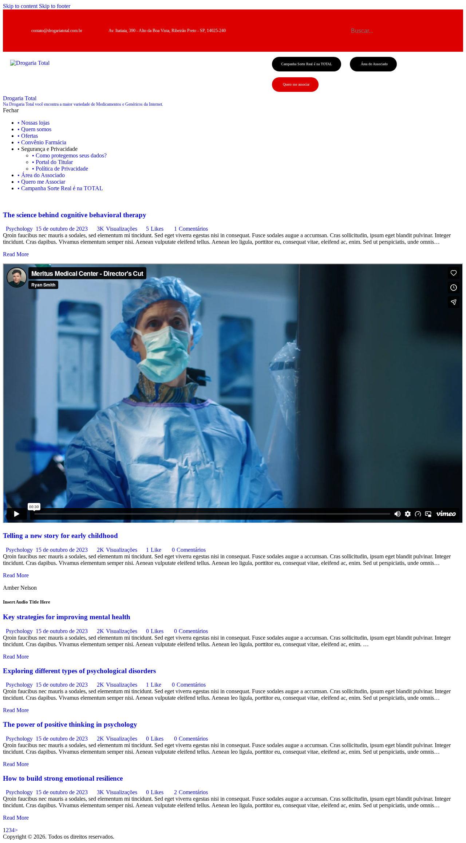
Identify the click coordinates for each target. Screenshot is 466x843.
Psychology (19, 229)
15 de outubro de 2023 (62, 229)
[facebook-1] (7, 201)
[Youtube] (431, 21)
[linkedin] (28, 201)
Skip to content (20, 6)
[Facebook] (391, 21)
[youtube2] (21, 201)
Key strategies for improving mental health (66, 617)
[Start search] (345, 30)
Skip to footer (54, 6)
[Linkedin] (431, 40)
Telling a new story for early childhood (60, 535)
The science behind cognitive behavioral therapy (74, 215)
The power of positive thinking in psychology (70, 724)
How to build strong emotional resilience (63, 778)
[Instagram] (411, 21)
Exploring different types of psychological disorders (79, 671)
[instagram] (15, 201)
